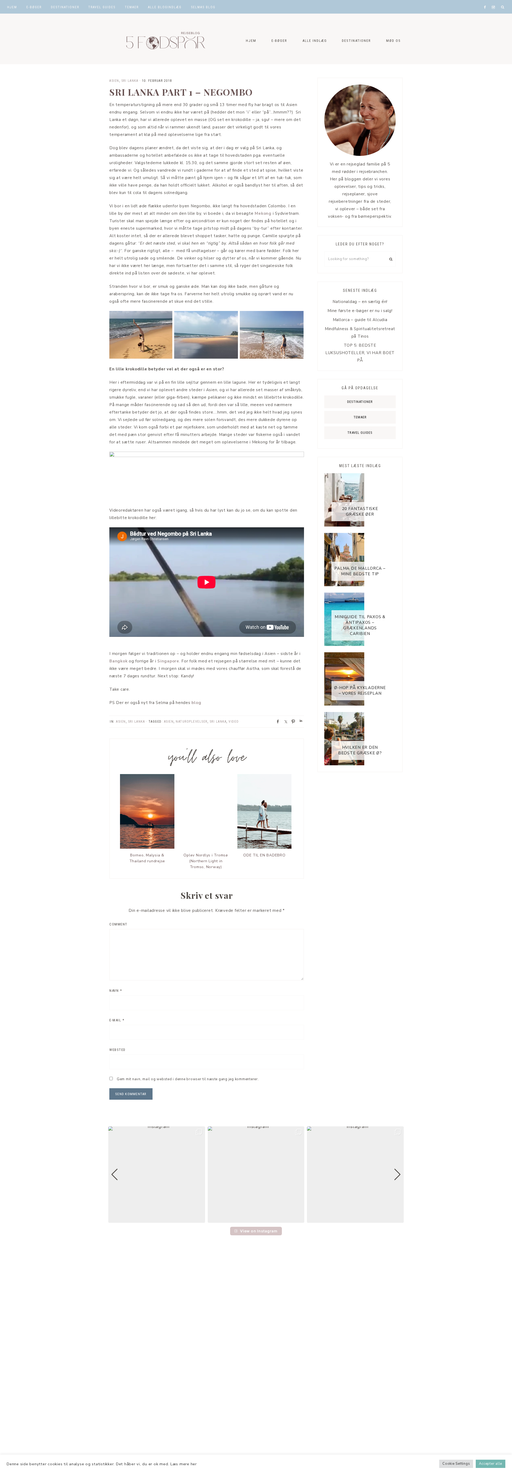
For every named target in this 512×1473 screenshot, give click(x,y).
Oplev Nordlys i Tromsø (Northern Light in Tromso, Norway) (205, 861)
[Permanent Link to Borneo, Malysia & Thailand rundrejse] (147, 847)
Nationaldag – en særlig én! (360, 301)
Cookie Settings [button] (456, 1463)
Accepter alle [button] (490, 1463)
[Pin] (292, 721)
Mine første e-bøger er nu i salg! (360, 310)
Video (234, 721)
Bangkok (118, 661)
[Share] (276, 721)
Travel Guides (360, 433)
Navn (115, 991)
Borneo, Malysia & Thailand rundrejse (147, 858)
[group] (156, 1174)
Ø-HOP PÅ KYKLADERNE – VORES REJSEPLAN (360, 690)
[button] (256, 1219)
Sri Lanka (129, 81)
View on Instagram (259, 1231)
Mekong (263, 213)
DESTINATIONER (360, 402)
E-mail (116, 1020)
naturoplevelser (191, 721)
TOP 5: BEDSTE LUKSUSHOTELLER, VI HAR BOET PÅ (360, 353)
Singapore (167, 661)
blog (195, 702)
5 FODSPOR (162, 39)
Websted (117, 1050)
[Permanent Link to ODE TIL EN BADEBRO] (264, 847)
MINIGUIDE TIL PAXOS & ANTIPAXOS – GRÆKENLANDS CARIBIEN (360, 625)
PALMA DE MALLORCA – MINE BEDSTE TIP (359, 571)
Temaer (360, 417)
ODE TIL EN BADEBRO (264, 855)
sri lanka (218, 721)
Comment (118, 924)
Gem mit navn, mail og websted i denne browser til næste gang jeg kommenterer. (188, 1079)
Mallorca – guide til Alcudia (360, 319)
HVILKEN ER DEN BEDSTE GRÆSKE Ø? (360, 750)
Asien (114, 81)
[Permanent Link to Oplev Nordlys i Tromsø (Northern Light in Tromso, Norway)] (206, 847)
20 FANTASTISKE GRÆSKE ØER (360, 511)
